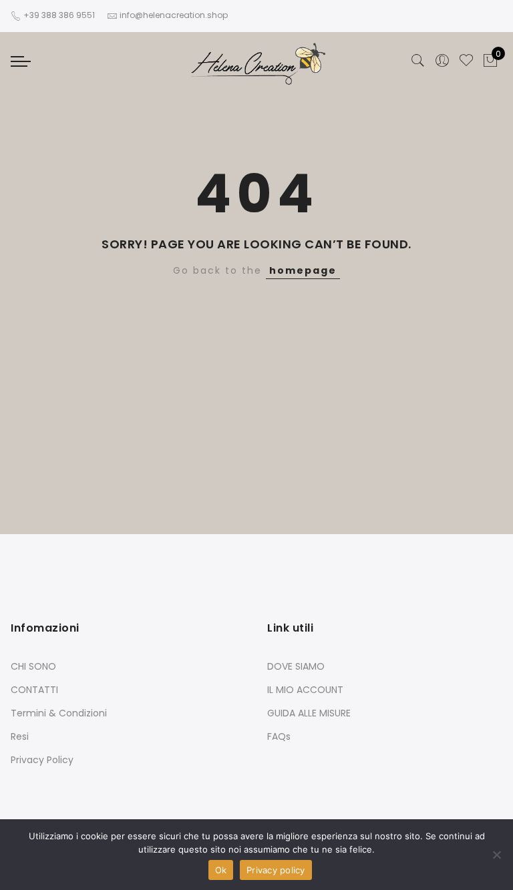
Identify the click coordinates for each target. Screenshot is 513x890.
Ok (221, 870)
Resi (20, 736)
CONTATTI (34, 689)
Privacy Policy (42, 759)
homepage (303, 270)
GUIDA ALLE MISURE (309, 713)
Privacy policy (275, 870)
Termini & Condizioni (59, 713)
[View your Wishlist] (466, 61)
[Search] (418, 61)
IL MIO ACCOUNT (305, 689)
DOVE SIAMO (296, 666)
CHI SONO (33, 666)
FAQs (279, 736)
